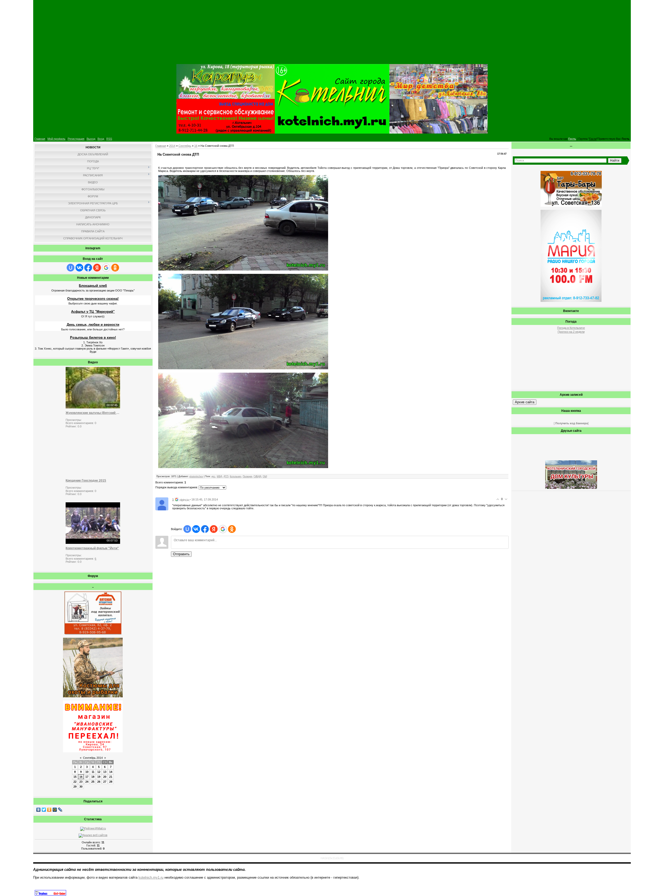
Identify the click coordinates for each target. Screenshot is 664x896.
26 (98, 781)
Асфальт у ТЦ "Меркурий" (93, 312)
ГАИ (265, 476)
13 (104, 771)
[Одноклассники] (49, 809)
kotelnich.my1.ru (151, 877)
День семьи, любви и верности (93, 325)
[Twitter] (44, 809)
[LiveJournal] (60, 809)
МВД (219, 476)
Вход (101, 138)
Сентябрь (184, 145)
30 (80, 786)
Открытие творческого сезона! (93, 299)
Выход (91, 138)
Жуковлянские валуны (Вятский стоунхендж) (93, 413)
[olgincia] (161, 503)
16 (80, 776)
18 (92, 776)
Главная (39, 138)
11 (93, 771)
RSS (109, 138)
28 (110, 781)
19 (98, 776)
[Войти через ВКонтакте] (79, 268)
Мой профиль (56, 138)
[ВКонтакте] (38, 809)
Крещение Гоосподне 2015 (86, 480)
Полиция (247, 476)
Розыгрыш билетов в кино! (93, 337)
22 (75, 781)
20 (104, 776)
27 (104, 781)
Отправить (181, 554)
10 (86, 771)
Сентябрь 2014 (93, 757)
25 (92, 781)
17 (86, 776)
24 (86, 781)
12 (98, 771)
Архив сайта (524, 402)
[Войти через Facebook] (88, 268)
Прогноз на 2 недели (571, 331)
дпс (213, 476)
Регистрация (76, 138)
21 (110, 776)
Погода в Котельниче (571, 327)
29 (75, 786)
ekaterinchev (196, 476)
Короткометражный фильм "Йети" (92, 548)
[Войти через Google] (106, 267)
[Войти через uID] (70, 268)
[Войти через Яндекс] (97, 268)
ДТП (226, 476)
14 (110, 771)
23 (80, 781)
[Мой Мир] (55, 809)
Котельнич (235, 476)
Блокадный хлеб (93, 286)
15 (75, 776)
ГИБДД (257, 476)
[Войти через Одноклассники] (115, 268)
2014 (172, 145)
